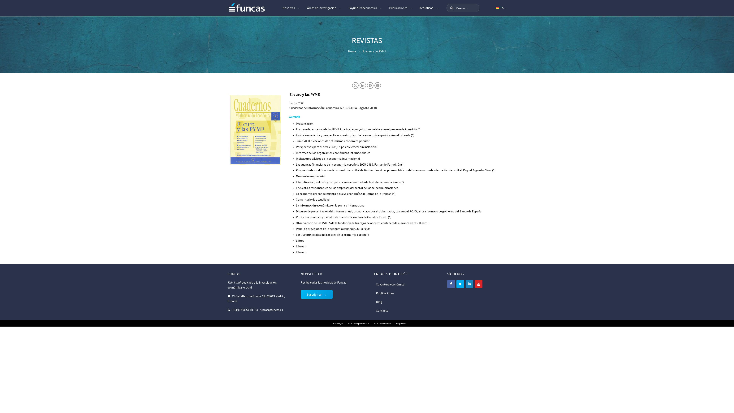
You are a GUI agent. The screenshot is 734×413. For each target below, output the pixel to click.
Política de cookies (382, 323)
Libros (300, 240)
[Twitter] (460, 284)
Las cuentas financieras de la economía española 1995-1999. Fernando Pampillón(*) (350, 164)
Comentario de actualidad (313, 199)
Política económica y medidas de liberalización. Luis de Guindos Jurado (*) (343, 217)
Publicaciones (398, 8)
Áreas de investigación (321, 8)
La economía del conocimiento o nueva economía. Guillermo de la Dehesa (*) (345, 194)
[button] (451, 8)
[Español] (500, 8)
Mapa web (401, 323)
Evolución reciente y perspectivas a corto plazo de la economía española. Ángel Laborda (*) (355, 135)
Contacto (382, 310)
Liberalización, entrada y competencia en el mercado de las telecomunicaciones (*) (350, 182)
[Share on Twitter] (355, 85)
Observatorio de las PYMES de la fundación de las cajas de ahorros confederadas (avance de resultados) (362, 223)
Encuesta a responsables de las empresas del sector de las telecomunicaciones (347, 188)
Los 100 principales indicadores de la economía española (332, 235)
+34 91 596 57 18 (242, 310)
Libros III (302, 252)
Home (352, 51)
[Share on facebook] (370, 85)
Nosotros (289, 8)
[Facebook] (451, 284)
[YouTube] (478, 284)
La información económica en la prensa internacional (330, 205)
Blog (379, 302)
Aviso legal (338, 323)
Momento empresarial (310, 176)
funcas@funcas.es (271, 310)
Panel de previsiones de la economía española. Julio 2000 (333, 229)
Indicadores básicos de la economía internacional (328, 158)
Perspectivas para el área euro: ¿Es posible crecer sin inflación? (336, 147)
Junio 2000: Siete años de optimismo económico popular (332, 141)
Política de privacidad (358, 323)
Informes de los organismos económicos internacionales (333, 153)
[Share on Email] (377, 85)
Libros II (301, 246)
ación (309, 123)
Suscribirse (314, 294)
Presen (300, 123)
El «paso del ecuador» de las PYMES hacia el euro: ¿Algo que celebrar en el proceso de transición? (358, 129)
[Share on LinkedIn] (363, 85)
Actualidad (426, 8)
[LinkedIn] (469, 284)
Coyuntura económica (362, 8)
